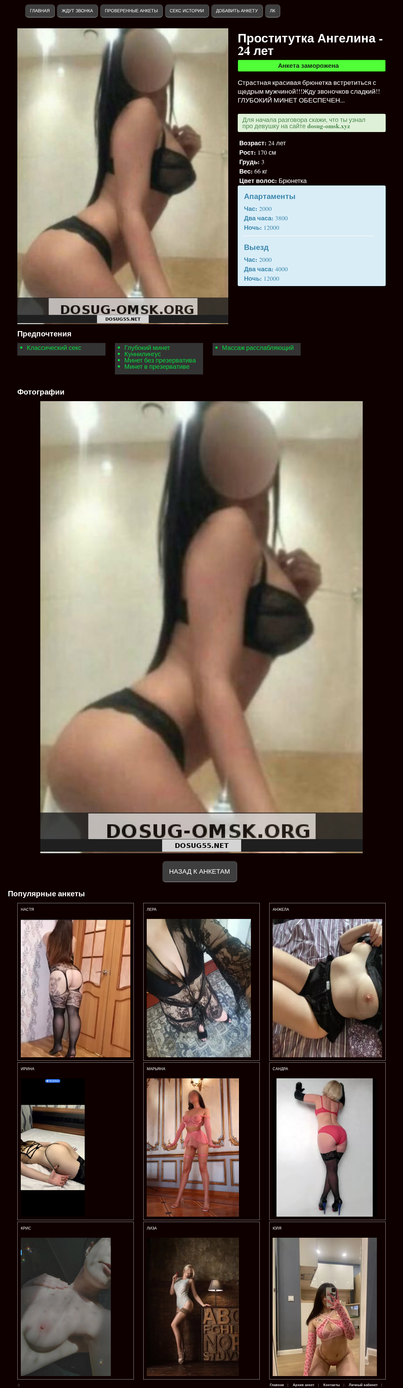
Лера (151, 909)
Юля (277, 1228)
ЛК (272, 10)
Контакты (331, 1384)
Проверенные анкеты (131, 10)
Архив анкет (303, 1384)
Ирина (27, 1069)
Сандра (280, 1069)
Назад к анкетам (199, 871)
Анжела (281, 909)
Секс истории (187, 10)
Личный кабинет (363, 1384)
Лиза (152, 1228)
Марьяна (156, 1069)
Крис (26, 1228)
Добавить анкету (237, 10)
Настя (27, 909)
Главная (40, 10)
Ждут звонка (77, 10)
